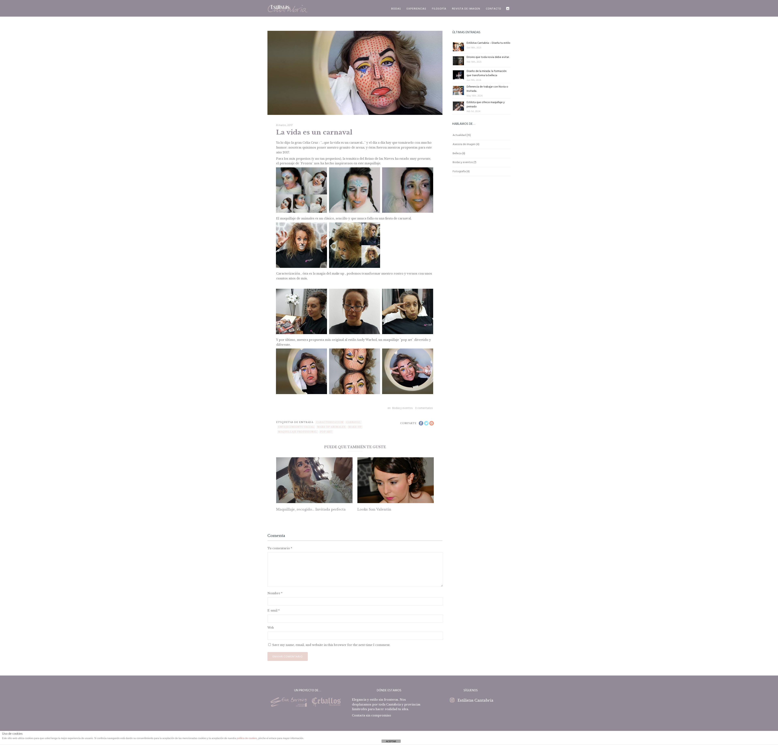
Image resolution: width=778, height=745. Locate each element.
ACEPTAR (391, 741)
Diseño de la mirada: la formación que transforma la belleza (487, 73)
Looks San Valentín (374, 509)
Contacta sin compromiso (371, 715)
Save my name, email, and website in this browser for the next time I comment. (331, 645)
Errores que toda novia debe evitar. (488, 57)
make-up (354, 427)
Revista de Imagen (466, 8)
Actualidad (459, 135)
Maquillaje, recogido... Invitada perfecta (311, 509)
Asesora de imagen (464, 144)
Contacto (493, 8)
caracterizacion (329, 422)
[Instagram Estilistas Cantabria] (507, 8)
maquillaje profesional (297, 432)
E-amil (273, 610)
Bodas (396, 8)
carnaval (353, 422)
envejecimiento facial (296, 427)
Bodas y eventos (402, 408)
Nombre (274, 593)
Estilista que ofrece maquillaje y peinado (486, 104)
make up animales (331, 427)
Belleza (457, 153)
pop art (326, 432)
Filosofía (439, 8)
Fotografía (459, 171)
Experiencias (416, 8)
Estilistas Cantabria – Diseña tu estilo (488, 43)
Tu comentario (279, 548)
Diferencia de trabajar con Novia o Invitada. (487, 88)
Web (270, 628)
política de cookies (247, 738)
